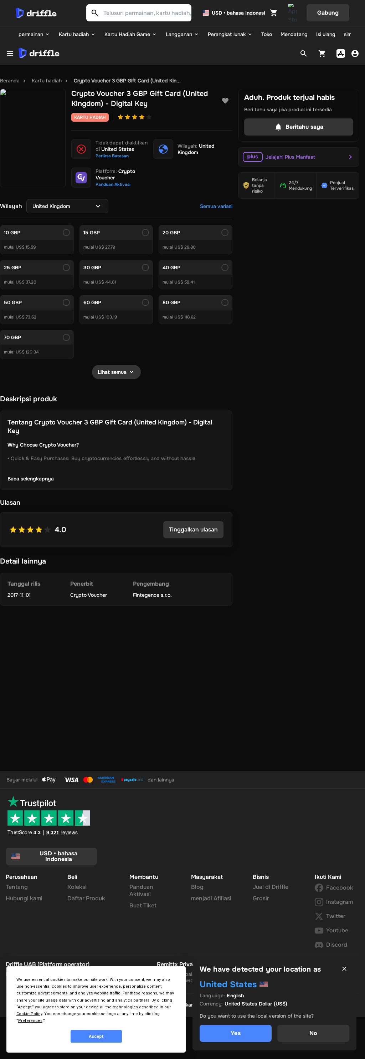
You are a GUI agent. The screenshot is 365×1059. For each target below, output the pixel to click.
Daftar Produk (86, 898)
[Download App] (292, 12)
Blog (197, 887)
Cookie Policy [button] (29, 1014)
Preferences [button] (30, 1020)
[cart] (322, 53)
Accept (96, 1036)
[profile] (355, 53)
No (313, 1033)
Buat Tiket (142, 905)
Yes (235, 1033)
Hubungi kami (24, 898)
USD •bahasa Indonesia (58, 856)
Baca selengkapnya (30, 478)
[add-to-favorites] (225, 101)
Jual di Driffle (270, 887)
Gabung (328, 12)
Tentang (17, 887)
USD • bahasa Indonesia (238, 13)
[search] (303, 53)
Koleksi (77, 887)
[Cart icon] (273, 12)
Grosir (261, 898)
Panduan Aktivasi (141, 890)
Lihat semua (112, 372)
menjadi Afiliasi (211, 898)
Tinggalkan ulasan (193, 529)
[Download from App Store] (340, 53)
